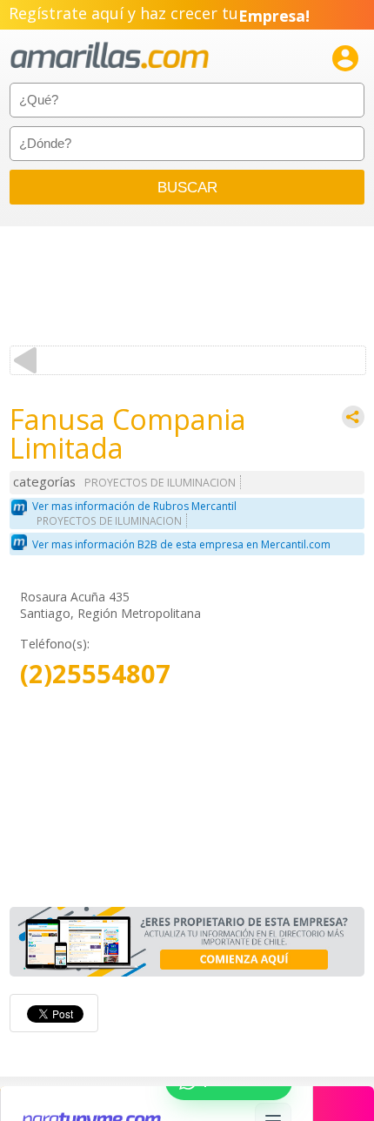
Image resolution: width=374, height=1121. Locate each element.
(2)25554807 (95, 674)
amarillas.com (110, 56)
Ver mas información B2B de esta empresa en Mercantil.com (181, 544)
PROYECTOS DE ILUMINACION (160, 482)
